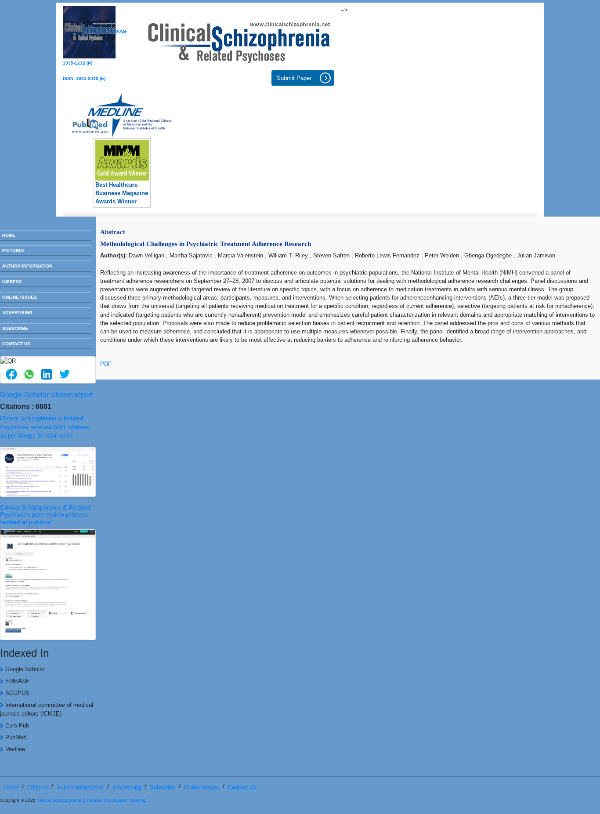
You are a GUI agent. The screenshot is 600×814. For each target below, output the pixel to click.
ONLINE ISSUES (19, 297)
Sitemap (138, 800)
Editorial (37, 787)
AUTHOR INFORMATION (27, 266)
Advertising (126, 787)
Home (11, 787)
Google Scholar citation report (46, 394)
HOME (8, 235)
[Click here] (239, 39)
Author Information (80, 787)
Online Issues (201, 787)
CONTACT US (16, 343)
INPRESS (12, 281)
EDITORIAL (14, 250)
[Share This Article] (11, 374)
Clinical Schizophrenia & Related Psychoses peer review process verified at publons (45, 515)
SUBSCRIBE (15, 328)
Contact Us (242, 787)
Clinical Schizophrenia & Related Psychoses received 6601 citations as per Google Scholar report (44, 426)
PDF (106, 364)
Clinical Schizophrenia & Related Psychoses (81, 800)
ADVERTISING (17, 312)
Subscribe (162, 787)
